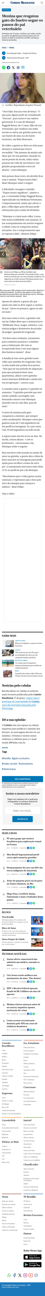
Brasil (11, 47)
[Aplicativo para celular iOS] (33, 1257)
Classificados (31, 1164)
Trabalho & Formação (31, 1054)
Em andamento (29, 1098)
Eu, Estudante (31, 1043)
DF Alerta (27, 1201)
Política (4, 1057)
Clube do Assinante (8, 1110)
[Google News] (18, 68)
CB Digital (5, 1104)
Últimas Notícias (29, 1063)
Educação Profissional (31, 1076)
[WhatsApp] (4, 68)
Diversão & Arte (7, 1070)
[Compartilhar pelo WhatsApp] (34, 848)
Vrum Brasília (28, 1211)
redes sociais (10, 763)
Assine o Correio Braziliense (11, 1114)
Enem (25, 1060)
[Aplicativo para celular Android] (33, 1265)
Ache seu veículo (7, 1201)
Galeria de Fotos (29, 1150)
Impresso (7, 1093)
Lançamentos (28, 1134)
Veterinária (9, 768)
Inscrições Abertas (30, 1101)
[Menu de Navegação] (3, 3)
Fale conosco (28, 1083)
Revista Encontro (33, 1215)
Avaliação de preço (8, 1214)
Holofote (5, 1082)
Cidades (4, 1053)
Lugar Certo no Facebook (32, 1154)
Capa (4, 1050)
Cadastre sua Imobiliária (32, 1160)
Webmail (5, 1137)
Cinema (4, 1146)
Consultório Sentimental (10, 1128)
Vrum (5, 1196)
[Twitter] (13, 68)
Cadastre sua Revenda (9, 1230)
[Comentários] (23, 68)
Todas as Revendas (8, 1227)
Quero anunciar (29, 1169)
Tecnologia (5, 1086)
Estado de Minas (29, 1238)
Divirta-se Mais (10, 1142)
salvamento (26, 763)
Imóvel (27, 1120)
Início (4, 47)
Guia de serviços (29, 1141)
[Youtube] (31, 1275)
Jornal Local (28, 1204)
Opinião (4, 1079)
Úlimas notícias (29, 1137)
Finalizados (27, 1104)
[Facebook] (8, 68)
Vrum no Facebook (8, 1224)
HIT (3, 1156)
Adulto (26, 1184)
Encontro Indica (29, 1229)
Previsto (26, 1095)
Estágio (26, 1057)
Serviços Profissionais (31, 1187)
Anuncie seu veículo (8, 1204)
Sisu (25, 1073)
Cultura (26, 1067)
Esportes (5, 1073)
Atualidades (28, 1226)
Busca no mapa (29, 1131)
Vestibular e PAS (29, 1070)
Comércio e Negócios (31, 1190)
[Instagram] (25, 1275)
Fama (4, 1125)
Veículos (26, 1175)
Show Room (28, 1144)
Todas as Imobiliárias (31, 1157)
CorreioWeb (8, 1120)
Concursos (30, 1087)
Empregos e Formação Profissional (31, 1180)
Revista (26, 1223)
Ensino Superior (29, 1051)
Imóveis (26, 1172)
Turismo (4, 1089)
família (7, 758)
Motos (4, 1220)
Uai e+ (26, 1244)
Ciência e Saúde (7, 1076)
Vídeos (4, 1217)
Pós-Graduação (29, 1080)
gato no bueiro (21, 758)
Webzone (5, 1134)
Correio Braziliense (8, 1044)
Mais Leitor (6, 1162)
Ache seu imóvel (29, 1125)
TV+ (3, 1159)
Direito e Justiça (7, 1101)
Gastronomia (6, 1131)
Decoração (27, 1147)
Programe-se (6, 1149)
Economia (5, 1063)
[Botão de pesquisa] (42, 3)
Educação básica (29, 1047)
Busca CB (5, 1107)
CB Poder (27, 1207)
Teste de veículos (8, 1211)
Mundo (4, 1066)
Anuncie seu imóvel (30, 1128)
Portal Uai (27, 1241)
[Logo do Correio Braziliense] (23, 2)
